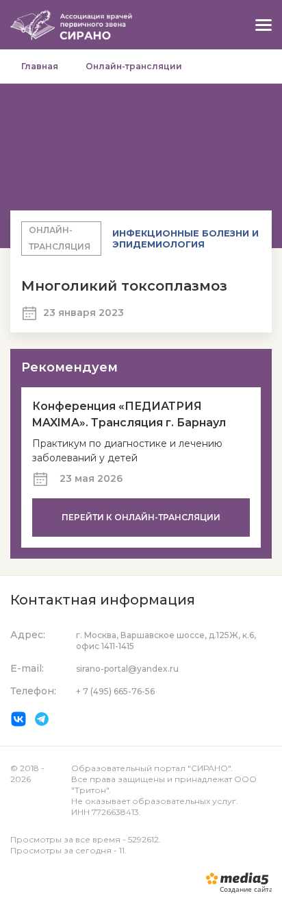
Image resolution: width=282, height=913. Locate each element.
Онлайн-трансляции (134, 66)
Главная (39, 66)
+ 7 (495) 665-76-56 (115, 691)
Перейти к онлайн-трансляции (141, 517)
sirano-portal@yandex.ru (127, 669)
